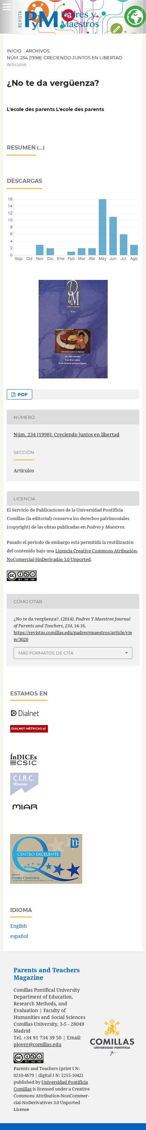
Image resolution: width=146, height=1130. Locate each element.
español (19, 936)
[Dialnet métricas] (29, 730)
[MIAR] (24, 809)
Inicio (14, 50)
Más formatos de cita (45, 653)
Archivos (38, 50)
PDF (22, 394)
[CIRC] (24, 794)
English (18, 926)
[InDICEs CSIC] (23, 763)
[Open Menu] (7, 7)
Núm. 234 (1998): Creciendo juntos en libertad (64, 57)
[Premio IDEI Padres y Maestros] (46, 882)
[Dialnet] (25, 715)
